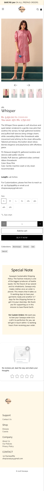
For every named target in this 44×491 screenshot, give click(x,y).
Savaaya (25, 471)
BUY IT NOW (22, 238)
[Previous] (15, 85)
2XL (28, 201)
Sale (33, 247)
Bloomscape (17, 247)
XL (22, 201)
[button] (6, 215)
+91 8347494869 (10, 185)
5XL (10, 207)
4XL (4, 207)
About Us (6, 441)
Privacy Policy (8, 446)
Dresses (26, 247)
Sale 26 (4, 251)
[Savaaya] (22, 9)
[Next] (28, 85)
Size (3, 196)
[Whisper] (22, 50)
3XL (34, 201)
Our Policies (7, 444)
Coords (5, 432)
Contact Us (6, 419)
